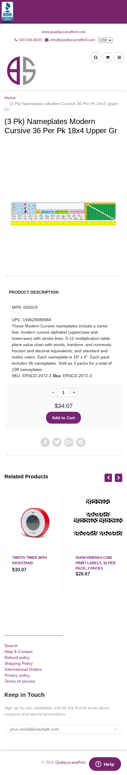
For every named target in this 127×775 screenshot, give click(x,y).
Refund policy (17, 657)
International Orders (23, 669)
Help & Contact (18, 651)
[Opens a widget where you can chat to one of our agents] (105, 764)
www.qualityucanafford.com (64, 32)
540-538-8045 (30, 40)
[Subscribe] (115, 729)
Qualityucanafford (70, 762)
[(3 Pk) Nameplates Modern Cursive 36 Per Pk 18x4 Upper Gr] (63, 213)
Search (11, 645)
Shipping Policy (18, 663)
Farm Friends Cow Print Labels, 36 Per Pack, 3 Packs (92, 563)
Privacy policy (17, 675)
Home (10, 97)
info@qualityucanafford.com (72, 40)
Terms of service (19, 681)
